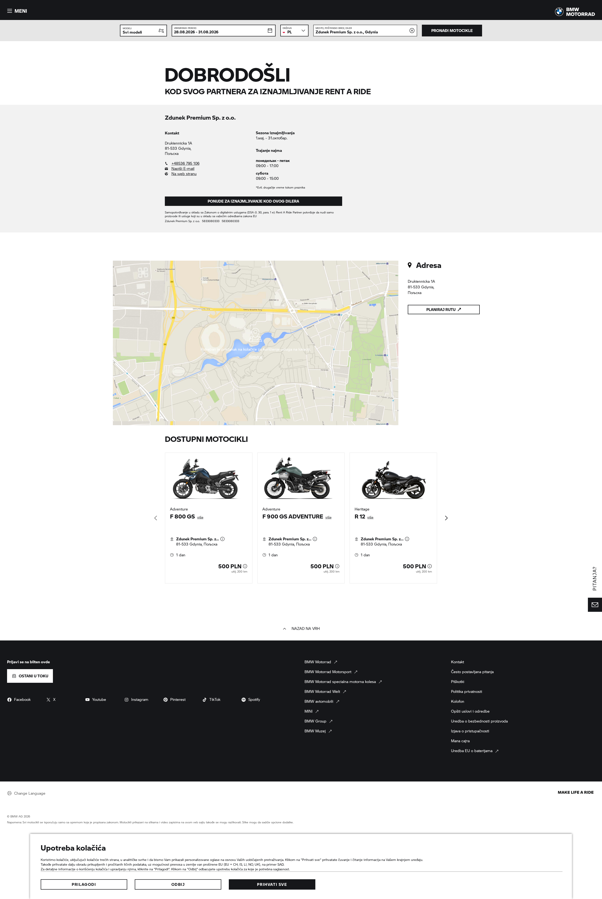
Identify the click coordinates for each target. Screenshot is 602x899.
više (200, 517)
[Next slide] (446, 518)
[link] (208, 163)
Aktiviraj (255, 356)
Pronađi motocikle (452, 30)
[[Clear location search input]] (412, 30)
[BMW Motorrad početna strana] (575, 12)
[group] (301, 518)
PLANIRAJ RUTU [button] (440, 309)
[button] (16, 11)
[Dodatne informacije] (222, 539)
